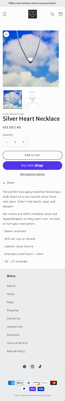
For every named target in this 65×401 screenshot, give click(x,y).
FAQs (10, 302)
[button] (4, 14)
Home (10, 294)
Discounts (13, 335)
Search (11, 286)
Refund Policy (16, 351)
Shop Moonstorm (27, 395)
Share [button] (10, 183)
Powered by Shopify (43, 395)
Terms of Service (17, 343)
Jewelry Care (15, 327)
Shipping (13, 310)
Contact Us (13, 318)
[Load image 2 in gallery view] (32, 100)
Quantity (8, 135)
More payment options (32, 174)
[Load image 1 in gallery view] (13, 100)
